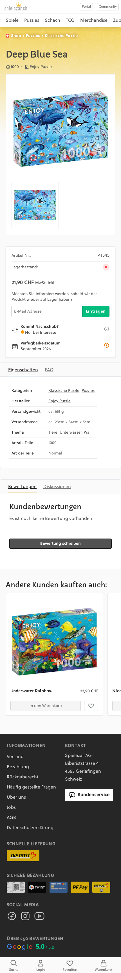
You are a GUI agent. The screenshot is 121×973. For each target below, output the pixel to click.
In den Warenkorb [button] (46, 706)
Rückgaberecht (23, 777)
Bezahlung (18, 767)
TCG (70, 20)
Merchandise (93, 20)
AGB (11, 818)
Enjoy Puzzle (59, 401)
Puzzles (31, 20)
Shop (16, 36)
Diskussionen (57, 487)
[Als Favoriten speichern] (91, 706)
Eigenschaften (23, 370)
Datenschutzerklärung (30, 828)
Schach (52, 20)
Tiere (52, 432)
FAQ (49, 370)
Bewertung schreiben (60, 544)
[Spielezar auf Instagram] (25, 917)
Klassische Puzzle (61, 36)
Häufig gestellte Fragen (31, 787)
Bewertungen (22, 487)
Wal (87, 432)
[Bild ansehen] (60, 129)
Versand (15, 757)
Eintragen (96, 311)
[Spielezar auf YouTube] (39, 917)
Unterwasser (71, 432)
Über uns (16, 797)
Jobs (11, 807)
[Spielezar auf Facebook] (12, 917)
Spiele (12, 20)
